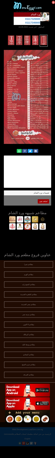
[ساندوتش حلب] (12, 226)
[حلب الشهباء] (42, 219)
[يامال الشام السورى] (35, 226)
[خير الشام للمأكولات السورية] (27, 219)
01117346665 (32, 22)
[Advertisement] (27, 172)
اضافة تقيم (43, 201)
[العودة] (35, 219)
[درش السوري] (27, 226)
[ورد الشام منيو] (43, 40)
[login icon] (53, 2)
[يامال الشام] (42, 226)
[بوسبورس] (12, 219)
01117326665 (32, 19)
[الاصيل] (20, 226)
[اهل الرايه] (20, 219)
